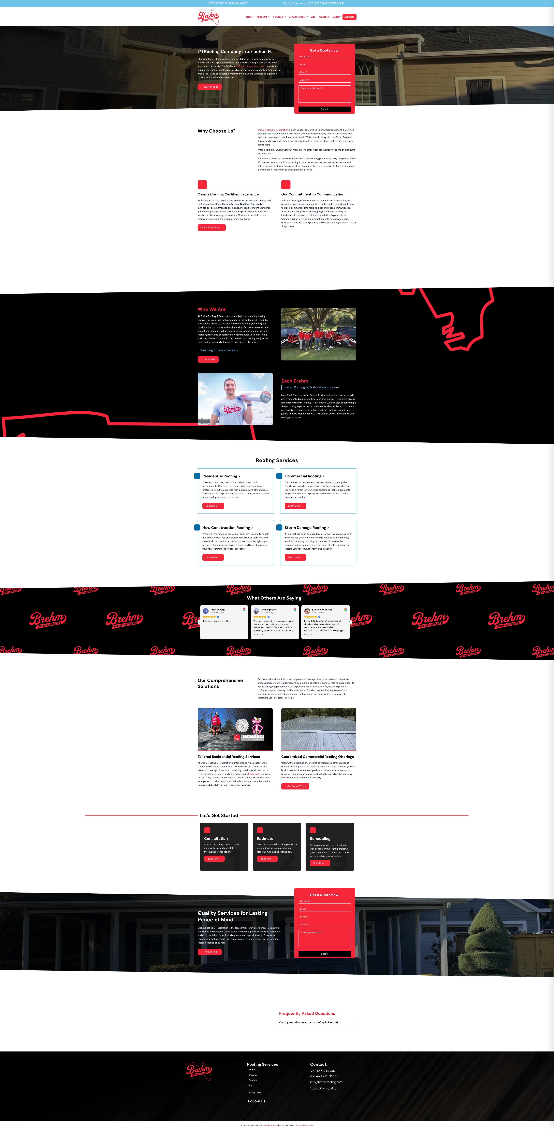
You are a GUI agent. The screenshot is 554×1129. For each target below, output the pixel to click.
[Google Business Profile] (277, 1109)
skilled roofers (254, 773)
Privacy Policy (255, 1092)
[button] (269, 17)
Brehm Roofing (271, 1125)
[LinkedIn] (305, 1109)
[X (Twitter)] (286, 1109)
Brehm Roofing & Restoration (251, 66)
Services (278, 16)
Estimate (349, 16)
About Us (262, 16)
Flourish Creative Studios (302, 1125)
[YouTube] (268, 1109)
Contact (324, 16)
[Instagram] (259, 1109)
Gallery (337, 16)
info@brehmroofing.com (326, 1082)
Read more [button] (208, 634)
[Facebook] (250, 1109)
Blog (313, 16)
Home (249, 16)
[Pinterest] (295, 1109)
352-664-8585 (238, 3)
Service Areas (297, 16)
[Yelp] (314, 1109)
